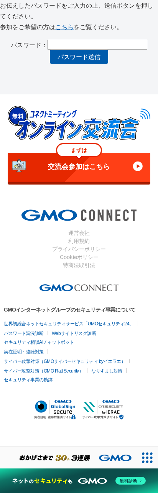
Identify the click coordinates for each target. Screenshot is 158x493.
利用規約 (79, 240)
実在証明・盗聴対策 (24, 351)
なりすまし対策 (106, 371)
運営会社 (79, 232)
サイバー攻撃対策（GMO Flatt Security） (43, 371)
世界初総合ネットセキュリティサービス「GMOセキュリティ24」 (69, 323)
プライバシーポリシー (79, 249)
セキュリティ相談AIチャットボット (39, 342)
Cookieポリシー (79, 257)
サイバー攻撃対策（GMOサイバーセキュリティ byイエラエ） (64, 361)
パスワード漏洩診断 (24, 333)
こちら (64, 27)
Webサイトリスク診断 (74, 333)
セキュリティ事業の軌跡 (28, 380)
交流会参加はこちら (79, 161)
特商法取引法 (79, 265)
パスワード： (29, 45)
